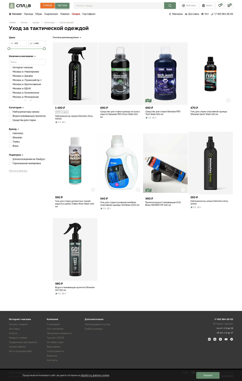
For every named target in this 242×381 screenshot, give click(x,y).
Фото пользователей (20, 351)
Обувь (38, 14)
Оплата (13, 333)
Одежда (28, 14)
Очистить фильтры (18, 171)
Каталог (17, 14)
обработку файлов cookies (94, 375)
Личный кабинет (17, 346)
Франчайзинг (54, 346)
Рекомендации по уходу (97, 324)
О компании (53, 324)
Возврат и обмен (18, 337)
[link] (75, 73)
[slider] (9, 48)
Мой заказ (191, 5)
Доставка (193, 14)
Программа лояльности (59, 333)
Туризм (47, 5)
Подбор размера (94, 328)
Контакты (52, 360)
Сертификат (89, 14)
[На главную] (20, 6)
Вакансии (52, 355)
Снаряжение (51, 14)
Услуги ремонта (55, 351)
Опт (207, 14)
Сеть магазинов (55, 328)
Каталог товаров (18, 324)
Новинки (64, 14)
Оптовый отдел (55, 342)
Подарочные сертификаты (23, 342)
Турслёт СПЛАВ (55, 337)
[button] (220, 5)
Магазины (177, 14)
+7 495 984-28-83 (223, 14)
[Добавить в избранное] (93, 100)
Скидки (76, 14)
